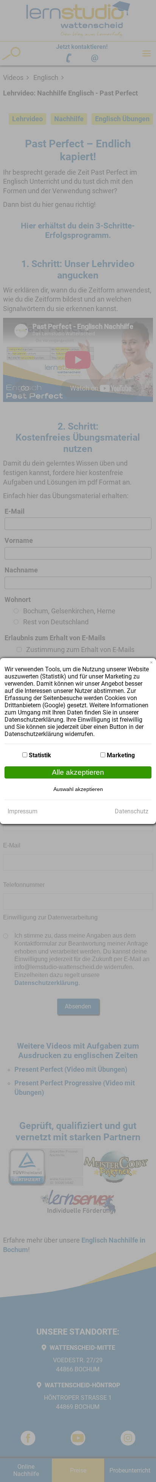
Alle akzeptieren (78, 772)
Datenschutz (131, 811)
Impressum (22, 811)
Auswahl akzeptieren (78, 789)
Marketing (121, 755)
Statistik (40, 755)
